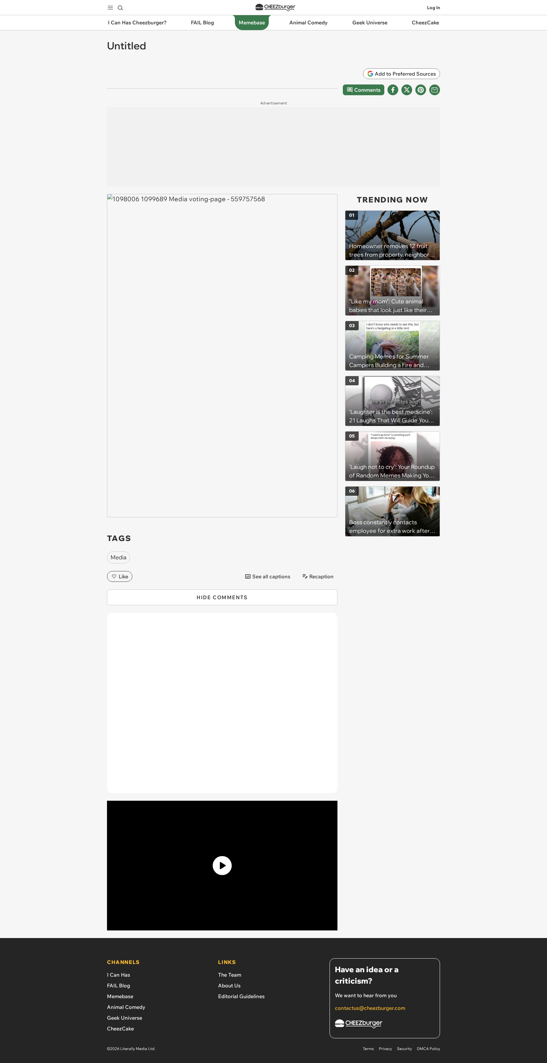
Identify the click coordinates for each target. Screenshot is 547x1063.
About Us (229, 985)
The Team (229, 975)
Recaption (321, 576)
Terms (368, 1048)
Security (404, 1048)
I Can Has (118, 975)
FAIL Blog (118, 985)
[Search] (120, 7)
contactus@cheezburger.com (370, 1008)
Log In (433, 7)
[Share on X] (406, 89)
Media (118, 557)
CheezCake (120, 1028)
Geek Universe (124, 1018)
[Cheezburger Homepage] (275, 7)
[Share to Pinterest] (420, 89)
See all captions (271, 576)
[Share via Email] (434, 89)
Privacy (385, 1048)
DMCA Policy (428, 1048)
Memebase (120, 996)
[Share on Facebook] (392, 89)
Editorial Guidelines (241, 996)
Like (123, 576)
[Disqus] (222, 706)
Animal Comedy (126, 1007)
